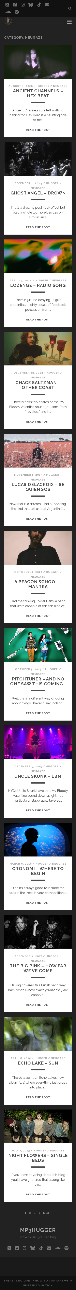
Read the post (38, 129)
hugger (43, 86)
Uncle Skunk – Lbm (37, 776)
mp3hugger (38, 1230)
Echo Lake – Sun (38, 1063)
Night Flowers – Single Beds (38, 1158)
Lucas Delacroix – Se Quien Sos (38, 487)
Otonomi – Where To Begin (38, 871)
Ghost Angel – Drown (38, 192)
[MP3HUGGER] (8, 23)
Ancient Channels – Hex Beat (38, 93)
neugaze (60, 86)
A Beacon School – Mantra (38, 584)
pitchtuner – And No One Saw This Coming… (38, 681)
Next (47, 1212)
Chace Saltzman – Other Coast (37, 385)
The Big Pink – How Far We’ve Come (38, 968)
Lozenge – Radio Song (38, 285)
